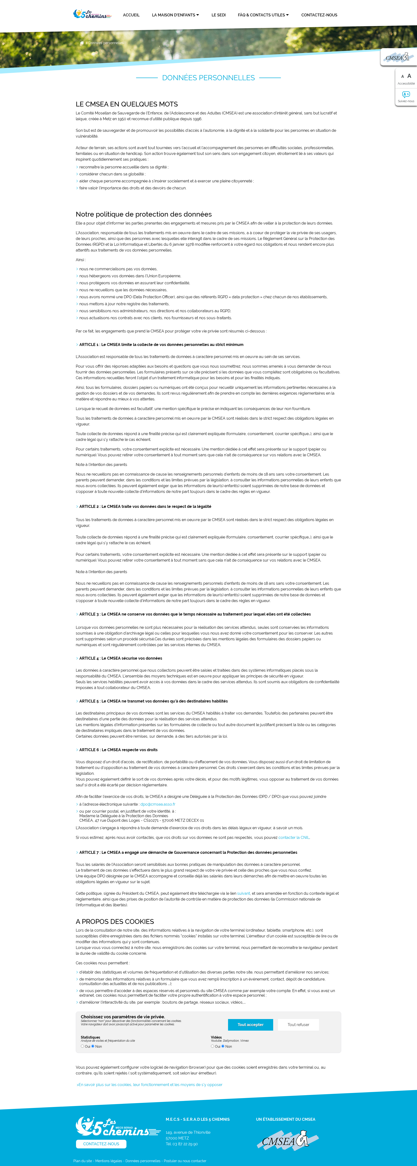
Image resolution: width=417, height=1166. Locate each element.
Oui (87, 1046)
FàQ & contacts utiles (261, 15)
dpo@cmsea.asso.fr (157, 804)
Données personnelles (106, 43)
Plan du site (82, 1161)
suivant (243, 893)
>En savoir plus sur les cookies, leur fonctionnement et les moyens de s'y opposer (149, 1084)
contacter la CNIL (293, 837)
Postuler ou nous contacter (185, 1161)
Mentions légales (108, 1161)
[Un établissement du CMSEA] (288, 1140)
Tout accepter (251, 1024)
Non (98, 1046)
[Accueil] (92, 13)
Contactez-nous (319, 15)
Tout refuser (298, 1024)
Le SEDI (219, 15)
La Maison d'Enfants (173, 15)
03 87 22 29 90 (185, 1144)
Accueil (131, 15)
